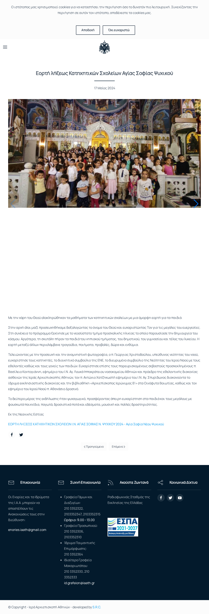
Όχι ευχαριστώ (119, 30)
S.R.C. (96, 607)
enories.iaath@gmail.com (27, 529)
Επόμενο (118, 446)
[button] (196, 203)
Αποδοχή (87, 30)
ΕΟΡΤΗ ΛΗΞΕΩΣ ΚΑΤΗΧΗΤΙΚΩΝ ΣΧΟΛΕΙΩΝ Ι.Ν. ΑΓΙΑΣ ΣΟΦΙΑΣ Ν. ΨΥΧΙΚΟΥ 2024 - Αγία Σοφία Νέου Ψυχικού (86, 424)
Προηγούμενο (94, 446)
